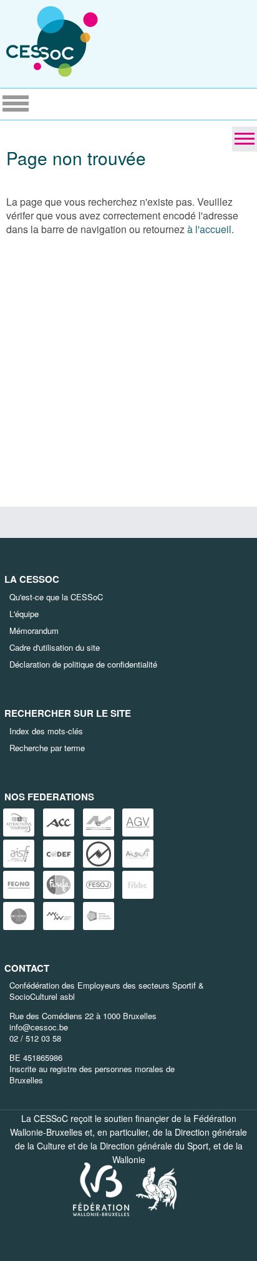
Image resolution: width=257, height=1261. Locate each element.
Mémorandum (34, 630)
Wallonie (128, 1159)
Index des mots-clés (46, 731)
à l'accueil (209, 229)
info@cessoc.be (38, 1027)
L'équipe (24, 614)
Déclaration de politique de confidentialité (83, 664)
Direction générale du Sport (154, 1145)
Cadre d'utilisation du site (54, 647)
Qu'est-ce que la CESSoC (56, 597)
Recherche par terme (47, 748)
